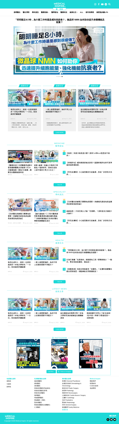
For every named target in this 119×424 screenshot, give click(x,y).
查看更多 (65, 409)
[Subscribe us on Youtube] (114, 419)
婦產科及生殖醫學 (17, 223)
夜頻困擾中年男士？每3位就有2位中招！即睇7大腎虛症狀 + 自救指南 (99, 315)
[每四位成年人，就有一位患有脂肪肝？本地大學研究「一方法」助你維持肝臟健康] (59, 71)
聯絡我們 (93, 381)
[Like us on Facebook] (107, 419)
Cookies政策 (94, 386)
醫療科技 (64, 12)
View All (59, 184)
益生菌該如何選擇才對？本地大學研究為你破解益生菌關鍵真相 (94, 110)
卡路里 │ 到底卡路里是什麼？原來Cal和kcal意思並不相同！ (88, 154)
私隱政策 (93, 383)
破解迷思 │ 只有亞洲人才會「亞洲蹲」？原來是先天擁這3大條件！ (89, 212)
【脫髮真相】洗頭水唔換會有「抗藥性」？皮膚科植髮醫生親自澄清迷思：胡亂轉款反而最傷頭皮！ (89, 270)
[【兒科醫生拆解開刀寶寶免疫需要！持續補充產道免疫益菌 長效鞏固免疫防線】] (20, 205)
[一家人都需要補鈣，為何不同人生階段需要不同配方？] (59, 98)
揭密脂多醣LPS (102, 12)
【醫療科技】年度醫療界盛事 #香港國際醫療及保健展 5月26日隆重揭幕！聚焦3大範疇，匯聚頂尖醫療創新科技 (20, 168)
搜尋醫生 (17, 12)
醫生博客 (26, 12)
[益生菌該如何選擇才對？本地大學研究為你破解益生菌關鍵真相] (94, 98)
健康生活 (73, 12)
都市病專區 (90, 12)
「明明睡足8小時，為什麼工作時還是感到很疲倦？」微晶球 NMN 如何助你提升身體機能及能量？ (88, 251)
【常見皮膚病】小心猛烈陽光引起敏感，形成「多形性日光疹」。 (89, 173)
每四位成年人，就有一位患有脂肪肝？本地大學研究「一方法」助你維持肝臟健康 (59, 19)
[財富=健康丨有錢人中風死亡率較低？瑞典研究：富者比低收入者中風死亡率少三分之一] (46, 156)
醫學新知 (54, 12)
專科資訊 (35, 12)
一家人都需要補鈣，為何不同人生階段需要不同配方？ (59, 110)
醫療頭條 (44, 12)
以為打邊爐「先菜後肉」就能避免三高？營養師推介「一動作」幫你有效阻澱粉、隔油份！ (89, 261)
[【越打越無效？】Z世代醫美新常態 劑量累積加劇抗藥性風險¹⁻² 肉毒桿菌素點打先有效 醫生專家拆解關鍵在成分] (46, 205)
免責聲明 (93, 388)
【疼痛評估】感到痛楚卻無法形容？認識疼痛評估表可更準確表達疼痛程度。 (89, 164)
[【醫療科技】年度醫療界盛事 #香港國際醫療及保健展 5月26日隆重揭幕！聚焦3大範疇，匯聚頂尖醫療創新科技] (20, 156)
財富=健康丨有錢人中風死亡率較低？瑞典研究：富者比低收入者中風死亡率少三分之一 (46, 167)
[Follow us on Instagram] (111, 419)
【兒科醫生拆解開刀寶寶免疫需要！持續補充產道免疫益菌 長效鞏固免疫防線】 (19, 216)
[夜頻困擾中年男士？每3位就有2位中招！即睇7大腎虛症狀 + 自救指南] (99, 304)
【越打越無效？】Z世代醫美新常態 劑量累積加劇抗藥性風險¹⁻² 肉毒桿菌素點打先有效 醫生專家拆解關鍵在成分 (46, 217)
